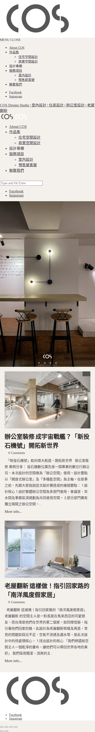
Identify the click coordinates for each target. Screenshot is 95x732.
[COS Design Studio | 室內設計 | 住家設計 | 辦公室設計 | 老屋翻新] (47, 691)
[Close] (2, 727)
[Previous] (2, 731)
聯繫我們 (15, 84)
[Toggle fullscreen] (11, 727)
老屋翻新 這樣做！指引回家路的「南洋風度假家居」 (47, 591)
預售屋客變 (26, 80)
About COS (16, 47)
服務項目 (15, 70)
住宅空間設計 (28, 57)
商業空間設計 (28, 61)
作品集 (14, 52)
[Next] (6, 731)
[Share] (6, 727)
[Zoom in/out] (16, 727)
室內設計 (24, 75)
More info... (13, 512)
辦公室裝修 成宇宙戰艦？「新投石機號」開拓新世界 (47, 441)
